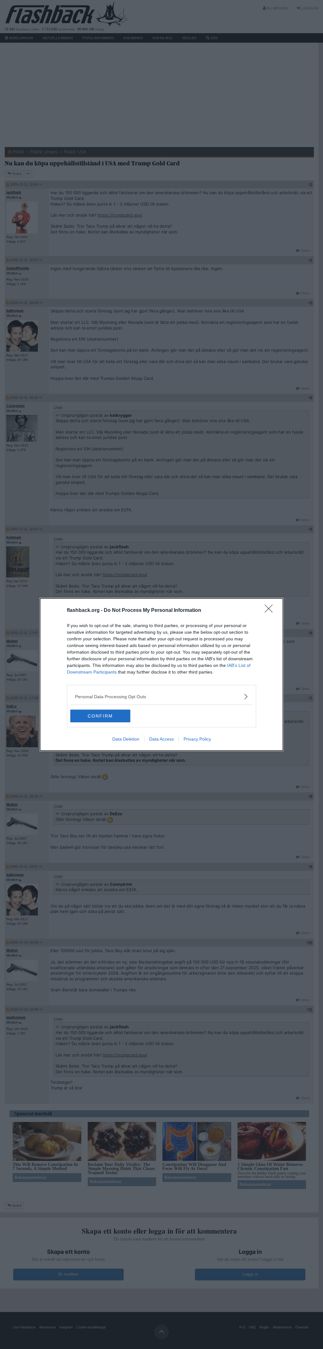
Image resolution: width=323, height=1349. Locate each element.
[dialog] (161, 674)
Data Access (161, 739)
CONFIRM (100, 715)
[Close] (271, 611)
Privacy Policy (197, 739)
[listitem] (161, 696)
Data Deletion (125, 739)
